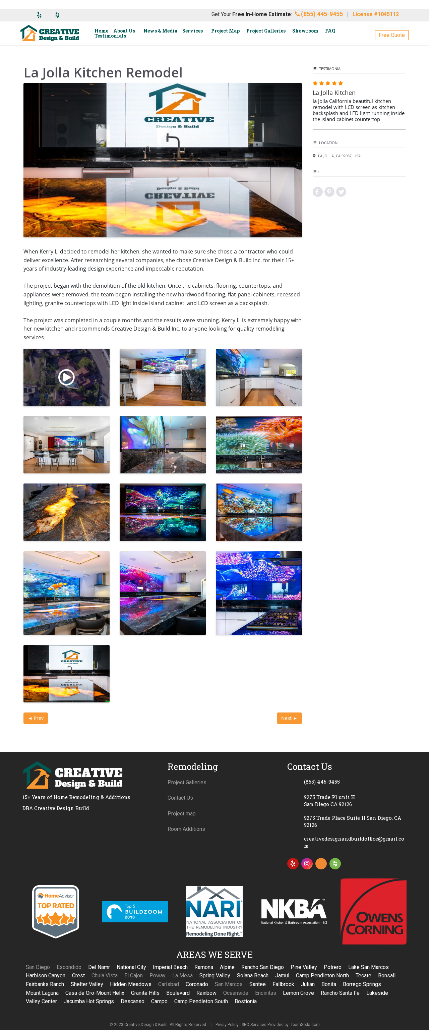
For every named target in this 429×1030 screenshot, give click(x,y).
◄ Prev (36, 718)
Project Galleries (187, 782)
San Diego (38, 967)
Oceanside (235, 993)
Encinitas (265, 993)
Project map (182, 813)
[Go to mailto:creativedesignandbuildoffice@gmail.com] (347, 842)
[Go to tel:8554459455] (347, 782)
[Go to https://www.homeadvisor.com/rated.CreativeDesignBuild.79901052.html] (321, 865)
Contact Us (180, 798)
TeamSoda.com (305, 1024)
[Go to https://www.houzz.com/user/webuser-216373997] (335, 863)
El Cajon (133, 975)
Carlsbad (168, 984)
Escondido (69, 967)
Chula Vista (104, 975)
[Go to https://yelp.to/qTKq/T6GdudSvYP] (293, 863)
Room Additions (186, 829)
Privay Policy (227, 1024)
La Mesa (182, 975)
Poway (157, 975)
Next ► (289, 718)
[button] (392, 35)
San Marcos (229, 984)
